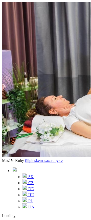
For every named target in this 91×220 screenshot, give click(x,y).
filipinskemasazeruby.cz (44, 160)
